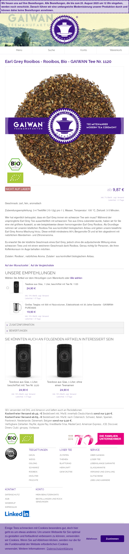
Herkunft (65, 467)
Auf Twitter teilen (68, 265)
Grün (32, 455)
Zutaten (64, 455)
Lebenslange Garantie (102, 463)
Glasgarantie (97, 467)
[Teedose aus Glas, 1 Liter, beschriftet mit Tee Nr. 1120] (16, 287)
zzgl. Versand (118, 197)
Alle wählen (76, 278)
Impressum (11, 507)
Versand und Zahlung (102, 472)
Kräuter (33, 476)
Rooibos (33, 472)
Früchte (33, 480)
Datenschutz (12, 494)
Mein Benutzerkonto (47, 494)
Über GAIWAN (97, 455)
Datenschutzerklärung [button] (60, 548)
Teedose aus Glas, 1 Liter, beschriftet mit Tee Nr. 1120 (51, 284)
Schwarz (34, 467)
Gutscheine (96, 476)
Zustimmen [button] (112, 538)
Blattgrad (65, 463)
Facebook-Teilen (61, 265)
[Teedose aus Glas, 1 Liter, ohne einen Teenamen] (64, 361)
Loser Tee (95, 459)
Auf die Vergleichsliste (42, 265)
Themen (64, 459)
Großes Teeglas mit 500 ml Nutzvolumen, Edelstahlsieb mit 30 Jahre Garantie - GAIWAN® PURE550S (69, 306)
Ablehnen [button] (91, 538)
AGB (7, 499)
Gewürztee (66, 472)
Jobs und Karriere (100, 480)
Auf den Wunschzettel (16, 265)
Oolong (33, 463)
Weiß (32, 459)
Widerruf (10, 503)
